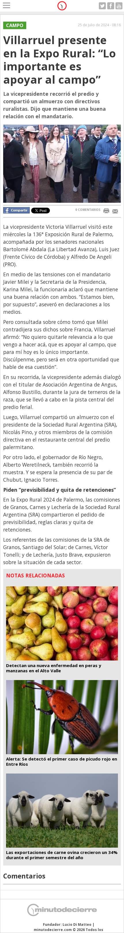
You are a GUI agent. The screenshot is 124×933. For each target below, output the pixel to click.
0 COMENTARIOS (87, 210)
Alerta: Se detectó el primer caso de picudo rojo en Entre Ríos (61, 761)
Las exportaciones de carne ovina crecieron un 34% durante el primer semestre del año (62, 854)
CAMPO (14, 25)
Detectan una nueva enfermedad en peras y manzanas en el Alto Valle (53, 667)
